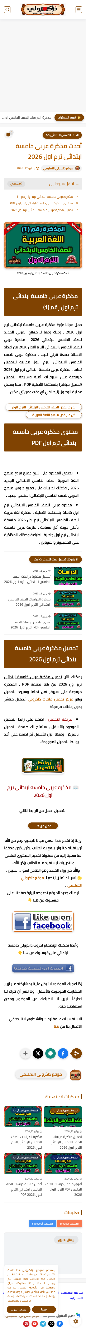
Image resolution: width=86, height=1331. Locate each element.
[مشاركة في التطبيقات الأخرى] (25, 1053)
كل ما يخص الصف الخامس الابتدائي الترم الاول (43, 407)
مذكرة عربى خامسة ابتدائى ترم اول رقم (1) (45, 197)
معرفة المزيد (18, 1309)
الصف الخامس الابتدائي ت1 (62, 135)
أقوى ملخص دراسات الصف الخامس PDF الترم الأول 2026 (30, 625)
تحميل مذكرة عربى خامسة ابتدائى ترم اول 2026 (41, 210)
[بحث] (7, 9)
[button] (63, 1053)
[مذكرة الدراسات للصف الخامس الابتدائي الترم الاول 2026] (68, 599)
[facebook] (60, 1324)
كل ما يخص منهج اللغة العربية (53, 415)
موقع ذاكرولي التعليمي (58, 168)
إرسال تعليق (66, 1240)
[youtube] (35, 1324)
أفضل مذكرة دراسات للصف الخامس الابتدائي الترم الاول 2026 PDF (23, 1189)
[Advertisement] (43, 66)
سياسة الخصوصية (72, 1292)
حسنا (44, 1309)
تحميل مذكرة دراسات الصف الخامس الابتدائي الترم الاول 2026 (27, 579)
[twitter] (51, 1324)
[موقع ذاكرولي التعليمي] (43, 9)
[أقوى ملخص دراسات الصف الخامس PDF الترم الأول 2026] (68, 621)
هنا (56, 1026)
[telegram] (43, 1324)
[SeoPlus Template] (78, 1315)
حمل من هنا (43, 826)
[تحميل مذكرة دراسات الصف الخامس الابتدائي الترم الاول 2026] (68, 576)
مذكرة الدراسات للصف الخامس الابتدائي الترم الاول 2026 (26, 117)
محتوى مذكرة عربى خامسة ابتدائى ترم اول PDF (41, 203)
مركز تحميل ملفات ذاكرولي (50, 699)
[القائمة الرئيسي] (79, 9)
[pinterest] (26, 1324)
